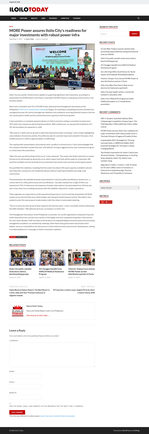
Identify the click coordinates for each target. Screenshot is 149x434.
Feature (23, 18)
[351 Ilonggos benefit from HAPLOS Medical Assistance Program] (52, 258)
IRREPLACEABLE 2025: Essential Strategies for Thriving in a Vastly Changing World (117, 146)
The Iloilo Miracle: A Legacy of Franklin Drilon (119, 136)
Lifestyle (65, 18)
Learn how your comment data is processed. (57, 416)
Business (53, 18)
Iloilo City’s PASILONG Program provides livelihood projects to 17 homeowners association (117, 101)
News (13, 18)
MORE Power (22, 237)
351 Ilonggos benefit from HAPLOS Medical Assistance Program (51, 271)
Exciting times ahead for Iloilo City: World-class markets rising (119, 158)
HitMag (136, 430)
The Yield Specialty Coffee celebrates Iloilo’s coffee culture (119, 124)
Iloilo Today (30, 39)
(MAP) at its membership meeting (32, 109)
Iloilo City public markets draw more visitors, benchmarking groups (20, 271)
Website (13, 393)
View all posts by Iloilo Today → (38, 315)
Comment (14, 341)
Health (34, 18)
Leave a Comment (42, 39)
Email (12, 382)
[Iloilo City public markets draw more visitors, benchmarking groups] (22, 258)
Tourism (76, 18)
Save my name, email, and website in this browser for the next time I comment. (46, 406)
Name (12, 371)
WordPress (126, 430)
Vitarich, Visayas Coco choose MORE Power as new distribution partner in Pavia (81, 271)
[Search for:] (120, 33)
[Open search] (138, 18)
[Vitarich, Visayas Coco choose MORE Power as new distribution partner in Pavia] (81, 258)
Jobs (43, 18)
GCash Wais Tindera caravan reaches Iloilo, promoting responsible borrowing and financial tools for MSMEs (119, 51)
